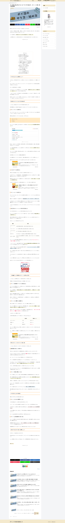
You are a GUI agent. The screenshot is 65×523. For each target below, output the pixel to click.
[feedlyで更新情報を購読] (25, 466)
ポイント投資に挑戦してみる (23, 68)
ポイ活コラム (12, 443)
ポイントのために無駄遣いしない (24, 70)
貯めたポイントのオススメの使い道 (24, 65)
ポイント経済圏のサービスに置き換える (25, 63)
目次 (24, 53)
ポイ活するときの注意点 (22, 69)
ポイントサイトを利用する (23, 57)
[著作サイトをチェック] (23, 466)
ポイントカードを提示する (23, 59)
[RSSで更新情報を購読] (27, 466)
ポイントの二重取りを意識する (24, 64)
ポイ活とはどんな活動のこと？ (23, 54)
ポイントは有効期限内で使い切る (24, 71)
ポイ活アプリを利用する (23, 58)
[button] (37, 24)
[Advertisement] (25, 45)
